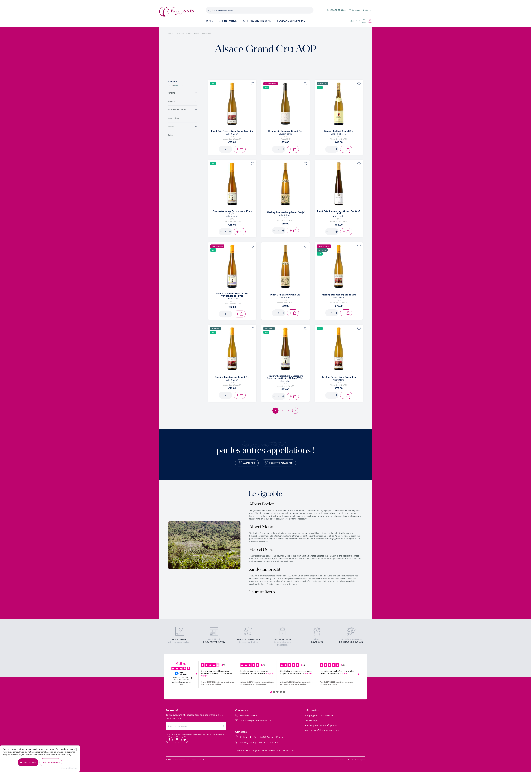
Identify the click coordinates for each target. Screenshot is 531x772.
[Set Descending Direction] (183, 85)
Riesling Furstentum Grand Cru (232, 377)
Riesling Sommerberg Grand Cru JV (285, 212)
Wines (209, 20)
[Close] (74, 749)
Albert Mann (261, 527)
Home (170, 33)
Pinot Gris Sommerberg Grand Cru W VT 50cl (338, 212)
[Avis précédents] (196, 675)
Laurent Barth (262, 592)
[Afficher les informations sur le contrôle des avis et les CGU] (192, 678)
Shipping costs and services (319, 715)
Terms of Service (215, 734)
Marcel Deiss (261, 550)
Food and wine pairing (291, 20)
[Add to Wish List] (252, 83)
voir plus (205, 676)
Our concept (311, 720)
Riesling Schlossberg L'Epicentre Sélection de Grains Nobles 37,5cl (285, 377)
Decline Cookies (69, 768)
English (365, 10)
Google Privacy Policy (200, 734)
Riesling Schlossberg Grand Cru (285, 131)
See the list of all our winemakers (322, 730)
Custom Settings (51, 762)
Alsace (189, 33)
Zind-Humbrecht (264, 569)
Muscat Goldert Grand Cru (338, 131)
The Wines (180, 33)
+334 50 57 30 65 (338, 10)
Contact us (356, 10)
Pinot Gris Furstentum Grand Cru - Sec (232, 131)
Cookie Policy (65, 754)
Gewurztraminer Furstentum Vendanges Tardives (232, 294)
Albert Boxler (261, 504)
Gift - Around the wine (257, 20)
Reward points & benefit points (321, 725)
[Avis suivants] (358, 675)
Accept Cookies (28, 762)
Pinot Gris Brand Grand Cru (285, 294)
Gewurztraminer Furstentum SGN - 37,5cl (232, 212)
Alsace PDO (249, 463)
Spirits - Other (227, 20)
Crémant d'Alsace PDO (281, 463)
